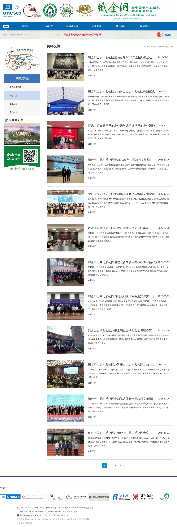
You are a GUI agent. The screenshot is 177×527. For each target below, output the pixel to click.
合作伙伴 (13, 112)
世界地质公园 (15, 87)
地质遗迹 (96, 26)
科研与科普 (72, 26)
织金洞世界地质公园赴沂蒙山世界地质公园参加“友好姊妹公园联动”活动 (123, 364)
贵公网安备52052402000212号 (33, 515)
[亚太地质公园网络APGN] (54, 497)
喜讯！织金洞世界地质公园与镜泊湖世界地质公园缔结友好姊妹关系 (123, 125)
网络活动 (145, 26)
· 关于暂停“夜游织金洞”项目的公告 (80, 34)
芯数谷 (29, 523)
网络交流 (13, 95)
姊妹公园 (13, 104)
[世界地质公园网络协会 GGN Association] (32, 497)
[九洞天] (165, 497)
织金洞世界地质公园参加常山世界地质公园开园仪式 (121, 91)
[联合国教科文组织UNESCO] (10, 497)
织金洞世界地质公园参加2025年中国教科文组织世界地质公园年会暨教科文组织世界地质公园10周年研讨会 (123, 159)
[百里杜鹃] (143, 497)
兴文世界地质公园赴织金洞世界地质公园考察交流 (120, 330)
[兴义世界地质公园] (98, 497)
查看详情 (92, 75)
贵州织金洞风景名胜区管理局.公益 (127, 18)
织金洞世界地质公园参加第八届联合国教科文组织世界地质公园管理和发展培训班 (123, 398)
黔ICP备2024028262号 (59, 515)
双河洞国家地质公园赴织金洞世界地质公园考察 (118, 228)
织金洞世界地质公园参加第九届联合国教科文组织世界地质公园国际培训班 (123, 194)
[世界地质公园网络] (76, 497)
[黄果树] (121, 497)
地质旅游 (120, 26)
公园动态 (48, 26)
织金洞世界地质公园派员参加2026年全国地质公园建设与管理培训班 (123, 57)
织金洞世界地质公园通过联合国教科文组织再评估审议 (123, 262)
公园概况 (24, 26)
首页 (154, 47)
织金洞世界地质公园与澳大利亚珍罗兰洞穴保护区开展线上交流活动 (123, 296)
